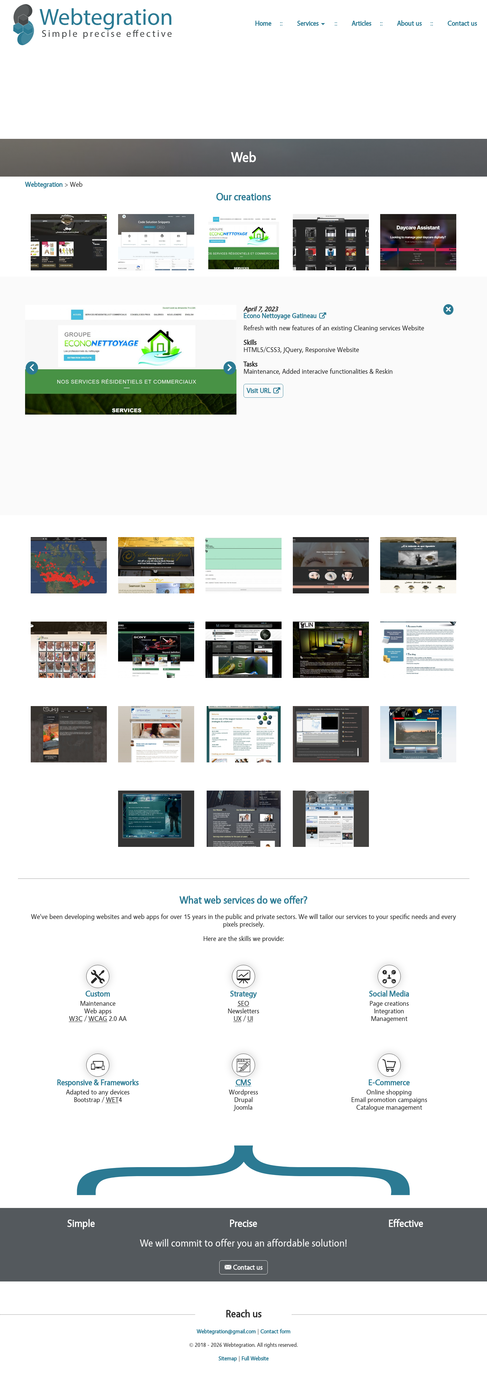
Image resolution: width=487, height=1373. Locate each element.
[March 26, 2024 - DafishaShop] (69, 242)
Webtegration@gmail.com (226, 1331)
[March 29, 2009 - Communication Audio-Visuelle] (331, 734)
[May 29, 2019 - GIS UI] (69, 565)
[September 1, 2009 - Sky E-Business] (243, 734)
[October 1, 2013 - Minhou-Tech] (243, 650)
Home (263, 23)
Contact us (462, 23)
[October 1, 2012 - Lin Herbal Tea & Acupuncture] (331, 650)
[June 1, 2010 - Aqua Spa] (156, 734)
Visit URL (265, 392)
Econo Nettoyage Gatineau (280, 316)
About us (409, 23)
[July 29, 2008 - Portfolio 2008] (156, 819)
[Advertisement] (243, 95)
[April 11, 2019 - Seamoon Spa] (156, 565)
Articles (361, 23)
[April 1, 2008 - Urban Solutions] (243, 819)
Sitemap (227, 1358)
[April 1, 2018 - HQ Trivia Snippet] (243, 565)
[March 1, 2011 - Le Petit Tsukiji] (69, 734)
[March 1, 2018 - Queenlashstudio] (331, 565)
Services (308, 23)
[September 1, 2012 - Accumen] (418, 650)
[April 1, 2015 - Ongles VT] (69, 650)
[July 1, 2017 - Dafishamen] (418, 565)
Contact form (275, 1331)
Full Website (255, 1358)
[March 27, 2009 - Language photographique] (418, 734)
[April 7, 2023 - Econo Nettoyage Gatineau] (243, 242)
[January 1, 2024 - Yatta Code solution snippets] (156, 242)
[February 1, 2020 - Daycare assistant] (418, 242)
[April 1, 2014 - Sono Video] (156, 650)
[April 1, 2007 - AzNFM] (331, 819)
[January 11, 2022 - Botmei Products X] (331, 242)
